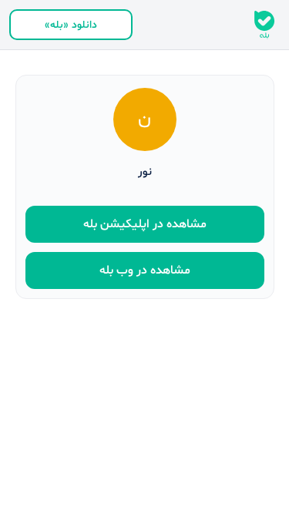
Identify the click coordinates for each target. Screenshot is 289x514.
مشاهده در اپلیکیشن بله (145, 224)
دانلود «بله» (71, 25)
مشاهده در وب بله (144, 270)
